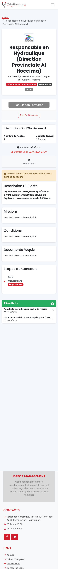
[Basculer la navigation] (52, 4)
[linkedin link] (14, 537)
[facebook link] (7, 537)
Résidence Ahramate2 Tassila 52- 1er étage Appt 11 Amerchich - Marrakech (30, 518)
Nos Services (13, 563)
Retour (5, 17)
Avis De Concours (29, 115)
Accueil (10, 555)
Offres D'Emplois (15, 559)
